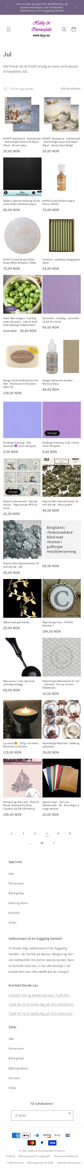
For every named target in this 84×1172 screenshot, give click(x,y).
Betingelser (17, 893)
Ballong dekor (18, 903)
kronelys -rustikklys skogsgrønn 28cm (61, 261)
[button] (8, 29)
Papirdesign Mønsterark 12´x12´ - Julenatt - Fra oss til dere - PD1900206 (61, 684)
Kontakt (14, 913)
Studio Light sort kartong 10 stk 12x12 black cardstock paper (21, 202)
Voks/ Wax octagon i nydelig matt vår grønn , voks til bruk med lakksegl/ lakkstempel (20, 321)
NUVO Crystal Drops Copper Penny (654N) (58, 202)
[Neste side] (53, 843)
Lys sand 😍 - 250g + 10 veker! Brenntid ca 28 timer (21, 745)
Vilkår (13, 922)
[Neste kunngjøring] (76, 7)
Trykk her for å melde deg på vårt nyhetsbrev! (41, 1004)
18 (42, 843)
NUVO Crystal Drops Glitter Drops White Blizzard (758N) (19, 261)
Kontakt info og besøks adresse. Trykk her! (39, 995)
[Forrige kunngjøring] (8, 7)
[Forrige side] (12, 833)
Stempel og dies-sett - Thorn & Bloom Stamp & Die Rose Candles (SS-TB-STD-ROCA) (21, 805)
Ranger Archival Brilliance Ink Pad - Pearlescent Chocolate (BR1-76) (20, 384)
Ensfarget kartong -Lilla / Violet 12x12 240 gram (60, 444)
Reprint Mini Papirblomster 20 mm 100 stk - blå (21, 565)
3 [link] (47, 833)
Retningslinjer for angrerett (34, 1156)
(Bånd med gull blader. (16, 622)
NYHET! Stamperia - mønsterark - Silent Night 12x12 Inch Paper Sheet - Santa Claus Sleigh (61, 142)
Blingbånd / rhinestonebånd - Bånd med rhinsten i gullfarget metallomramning (61, 539)
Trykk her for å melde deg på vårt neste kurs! (41, 1013)
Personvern (17, 883)
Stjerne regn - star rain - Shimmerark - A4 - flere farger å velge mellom (60, 805)
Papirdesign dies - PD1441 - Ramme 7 (58, 624)
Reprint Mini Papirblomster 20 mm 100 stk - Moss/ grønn (60, 503)
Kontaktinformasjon (69, 1162)
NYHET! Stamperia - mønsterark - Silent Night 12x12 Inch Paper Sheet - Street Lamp (22, 142)
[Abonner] (69, 1113)
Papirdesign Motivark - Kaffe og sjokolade (60, 745)
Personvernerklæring (66, 1156)
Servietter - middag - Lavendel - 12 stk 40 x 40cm (61, 319)
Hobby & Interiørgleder (41, 1150)
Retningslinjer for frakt (41, 1162)
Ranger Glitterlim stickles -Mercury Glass (58, 382)
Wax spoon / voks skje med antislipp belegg (19, 682)
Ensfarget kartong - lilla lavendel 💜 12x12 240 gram (19, 444)
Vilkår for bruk (15, 1162)
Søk (11, 874)
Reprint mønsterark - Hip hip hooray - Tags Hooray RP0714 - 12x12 (21, 505)
